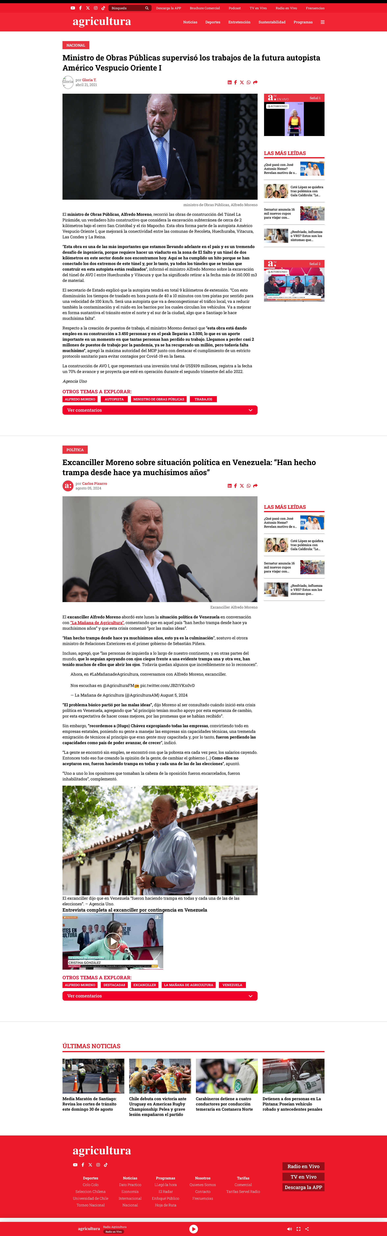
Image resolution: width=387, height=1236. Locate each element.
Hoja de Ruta (165, 1205)
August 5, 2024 (174, 695)
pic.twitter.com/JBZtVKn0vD (167, 685)
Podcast (235, 8)
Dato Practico (130, 1184)
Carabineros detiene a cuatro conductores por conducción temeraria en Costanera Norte (224, 1104)
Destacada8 (114, 985)
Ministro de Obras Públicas (158, 399)
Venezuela (232, 985)
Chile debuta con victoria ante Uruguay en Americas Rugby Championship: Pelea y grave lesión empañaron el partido (157, 1106)
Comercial (243, 1184)
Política (75, 449)
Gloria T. (89, 79)
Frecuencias (315, 8)
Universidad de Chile (90, 1198)
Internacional (130, 1198)
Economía (130, 1191)
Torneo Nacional (91, 1205)
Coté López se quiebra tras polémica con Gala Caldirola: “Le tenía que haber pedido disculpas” (307, 191)
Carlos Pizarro (94, 483)
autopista (114, 399)
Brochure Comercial (205, 8)
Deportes (212, 22)
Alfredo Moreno (80, 399)
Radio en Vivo (286, 8)
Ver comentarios (84, 410)
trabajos (203, 399)
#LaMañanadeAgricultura (114, 674)
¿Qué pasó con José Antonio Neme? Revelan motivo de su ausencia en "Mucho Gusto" (280, 169)
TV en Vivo (258, 8)
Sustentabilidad (272, 22)
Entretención (239, 22)
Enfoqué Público (165, 1198)
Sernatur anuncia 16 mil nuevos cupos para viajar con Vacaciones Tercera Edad (279, 213)
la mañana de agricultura (188, 985)
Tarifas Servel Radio (243, 1191)
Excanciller (144, 985)
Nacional (76, 45)
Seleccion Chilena (91, 1191)
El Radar (166, 1191)
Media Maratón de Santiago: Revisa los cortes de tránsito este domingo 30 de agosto (89, 1104)
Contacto (202, 1191)
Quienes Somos (203, 1184)
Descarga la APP (168, 8)
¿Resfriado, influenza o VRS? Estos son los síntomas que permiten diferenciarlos (306, 236)
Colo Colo (91, 1184)
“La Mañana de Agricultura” (97, 622)
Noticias (190, 22)
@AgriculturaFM (118, 685)
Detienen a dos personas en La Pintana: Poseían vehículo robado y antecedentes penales (292, 1104)
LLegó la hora (166, 1184)
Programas (303, 22)
